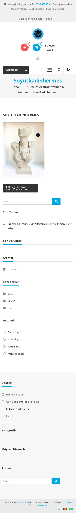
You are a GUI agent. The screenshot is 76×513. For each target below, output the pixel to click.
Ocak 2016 (13, 269)
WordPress (42, 505)
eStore (69, 502)
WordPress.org (16, 353)
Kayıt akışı (13, 339)
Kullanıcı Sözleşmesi (17, 409)
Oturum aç (13, 332)
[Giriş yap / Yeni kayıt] (68, 70)
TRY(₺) (49, 18)
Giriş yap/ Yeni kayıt (30, 18)
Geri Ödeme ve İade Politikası (22, 401)
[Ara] (56, 201)
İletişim (10, 416)
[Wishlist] (24, 47)
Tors (10, 308)
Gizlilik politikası (15, 394)
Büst (10, 293)
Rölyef (11, 300)
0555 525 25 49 (44, 4)
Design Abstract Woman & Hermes (17, 188)
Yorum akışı (14, 346)
